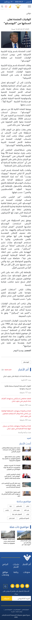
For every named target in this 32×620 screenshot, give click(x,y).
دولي (28, 13)
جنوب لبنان (16, 510)
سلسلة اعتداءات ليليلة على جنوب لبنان (17, 376)
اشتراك (6, 598)
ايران (27, 514)
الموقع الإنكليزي (25, 610)
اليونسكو (26, 362)
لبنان (27, 506)
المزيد (29, 438)
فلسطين (19, 506)
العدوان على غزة (17, 514)
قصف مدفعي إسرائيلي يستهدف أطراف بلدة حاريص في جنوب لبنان (16, 400)
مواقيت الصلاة (19, 612)
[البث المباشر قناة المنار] (12, 586)
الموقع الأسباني (8, 610)
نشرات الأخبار (16, 565)
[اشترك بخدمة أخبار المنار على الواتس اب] (22, 586)
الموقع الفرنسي (16, 610)
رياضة (16, 572)
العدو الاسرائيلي (24, 518)
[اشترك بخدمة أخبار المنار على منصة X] (17, 586)
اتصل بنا (13, 612)
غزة (11, 506)
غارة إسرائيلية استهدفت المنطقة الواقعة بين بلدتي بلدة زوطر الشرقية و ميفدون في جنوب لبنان (16, 413)
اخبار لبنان (12, 518)
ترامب (7, 510)
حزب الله (26, 510)
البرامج (5, 564)
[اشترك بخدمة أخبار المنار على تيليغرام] (27, 586)
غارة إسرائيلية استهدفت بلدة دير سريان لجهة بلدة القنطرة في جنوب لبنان (17, 427)
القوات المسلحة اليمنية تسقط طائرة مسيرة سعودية (18, 387)
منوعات (26, 572)
